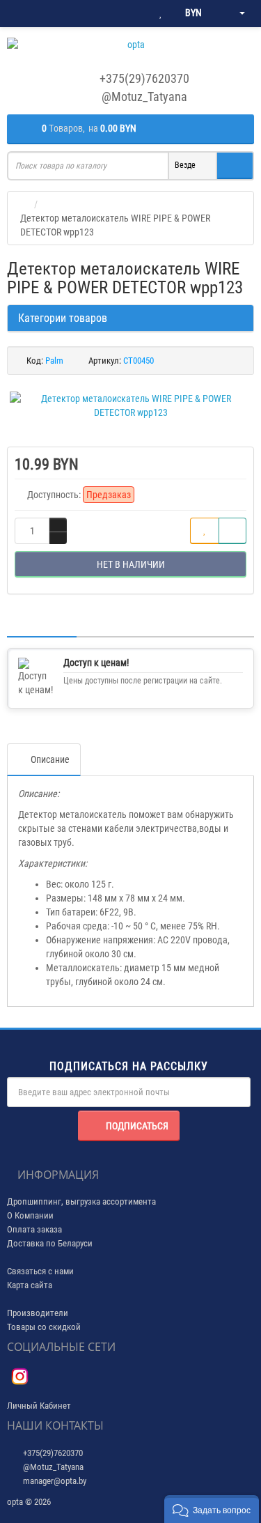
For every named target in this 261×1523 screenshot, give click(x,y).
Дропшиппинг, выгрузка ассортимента (81, 1201)
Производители (37, 1313)
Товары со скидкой (44, 1327)
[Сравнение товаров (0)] (132, 13)
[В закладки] (204, 531)
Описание (50, 759)
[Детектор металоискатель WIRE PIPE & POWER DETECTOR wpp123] (130, 405)
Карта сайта (29, 1285)
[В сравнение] (232, 531)
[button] (211, 1509)
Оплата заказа (34, 1229)
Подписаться (137, 1125)
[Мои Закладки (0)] (160, 13)
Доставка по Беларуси (50, 1243)
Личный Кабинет (39, 1405)
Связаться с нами (40, 1271)
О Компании (30, 1215)
